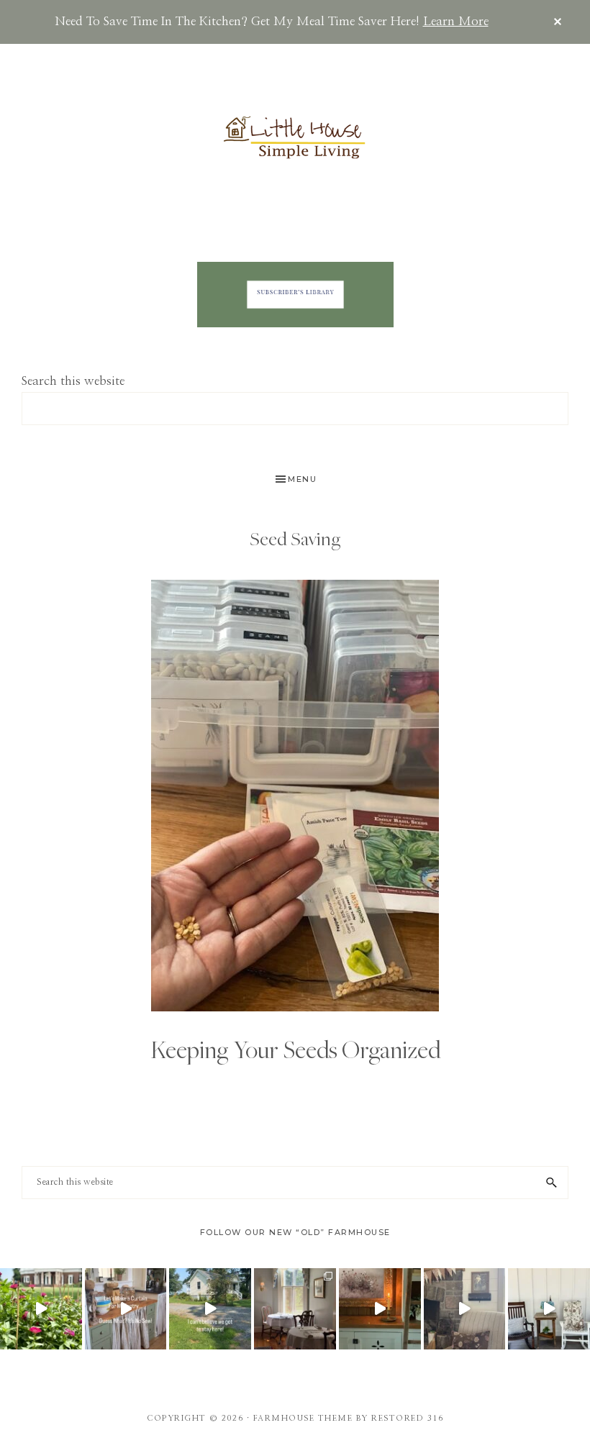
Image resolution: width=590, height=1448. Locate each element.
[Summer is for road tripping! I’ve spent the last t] (295, 1309)
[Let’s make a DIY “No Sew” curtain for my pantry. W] (126, 1309)
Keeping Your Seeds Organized (295, 1049)
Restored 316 (407, 1418)
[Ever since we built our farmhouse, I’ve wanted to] (380, 1309)
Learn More (456, 21)
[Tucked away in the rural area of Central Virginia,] (210, 1309)
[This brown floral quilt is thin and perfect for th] (549, 1309)
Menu (302, 479)
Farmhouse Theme (303, 1418)
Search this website (73, 381)
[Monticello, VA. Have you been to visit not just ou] (41, 1309)
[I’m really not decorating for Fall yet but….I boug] (465, 1309)
